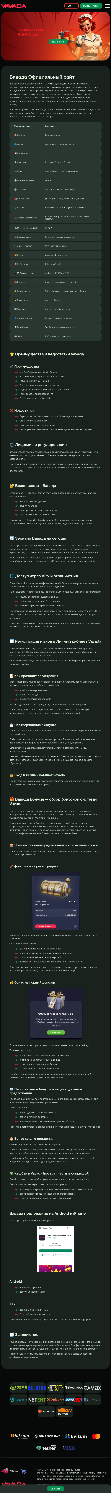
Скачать (56, 1488)
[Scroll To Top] (107, 1480)
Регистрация (91, 6)
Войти (71, 6)
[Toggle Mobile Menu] (107, 6)
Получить (58, 41)
